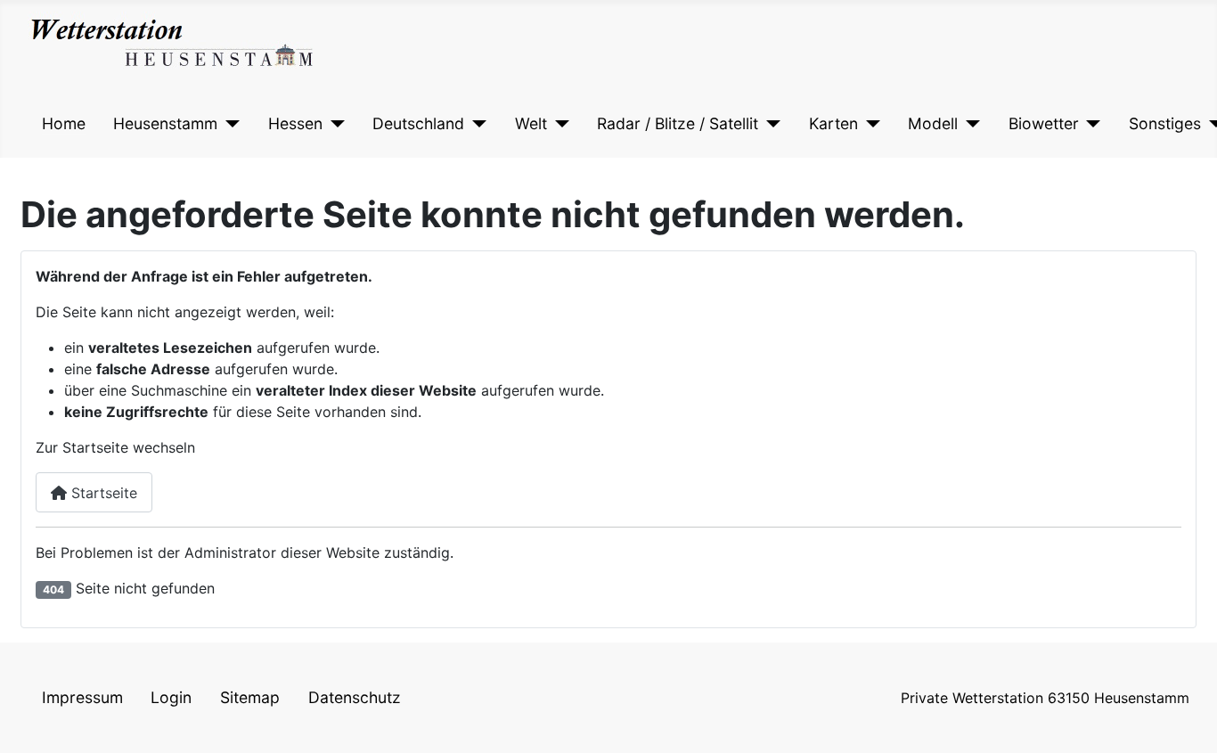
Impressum (82, 697)
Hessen (295, 123)
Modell (933, 123)
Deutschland (418, 123)
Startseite (102, 493)
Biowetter (1044, 123)
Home (64, 123)
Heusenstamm (165, 123)
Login (171, 697)
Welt (531, 123)
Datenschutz (354, 697)
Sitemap (250, 697)
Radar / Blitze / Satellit (677, 123)
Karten (833, 123)
